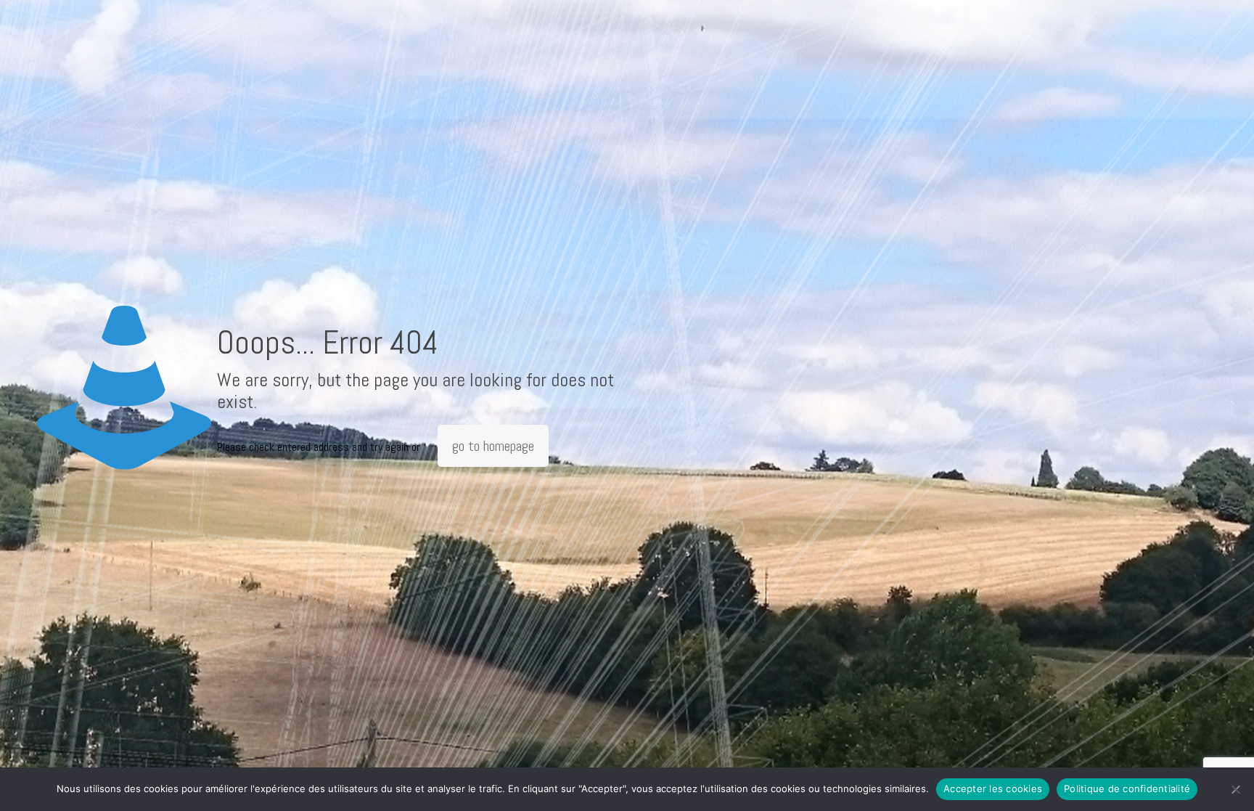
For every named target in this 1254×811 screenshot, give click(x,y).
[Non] (1236, 789)
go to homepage (493, 445)
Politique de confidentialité (1127, 788)
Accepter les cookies (992, 788)
